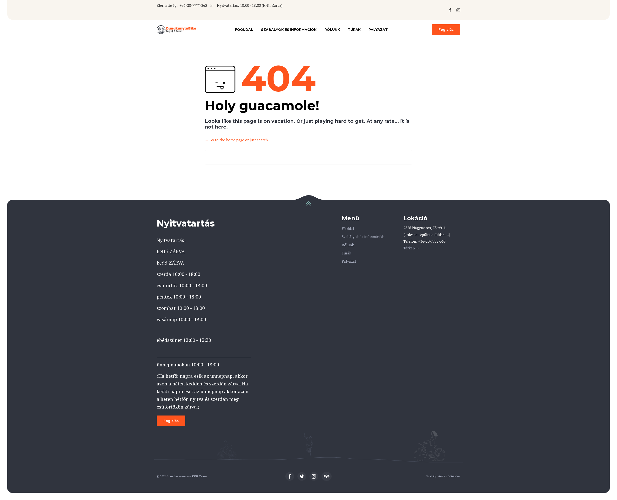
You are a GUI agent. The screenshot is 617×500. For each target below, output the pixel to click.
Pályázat (378, 29)
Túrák (354, 29)
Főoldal (244, 29)
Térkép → (411, 248)
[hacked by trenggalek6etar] (177, 29)
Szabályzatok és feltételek (443, 476)
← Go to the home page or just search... (238, 139)
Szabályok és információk (288, 29)
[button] (446, 29)
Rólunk (332, 29)
